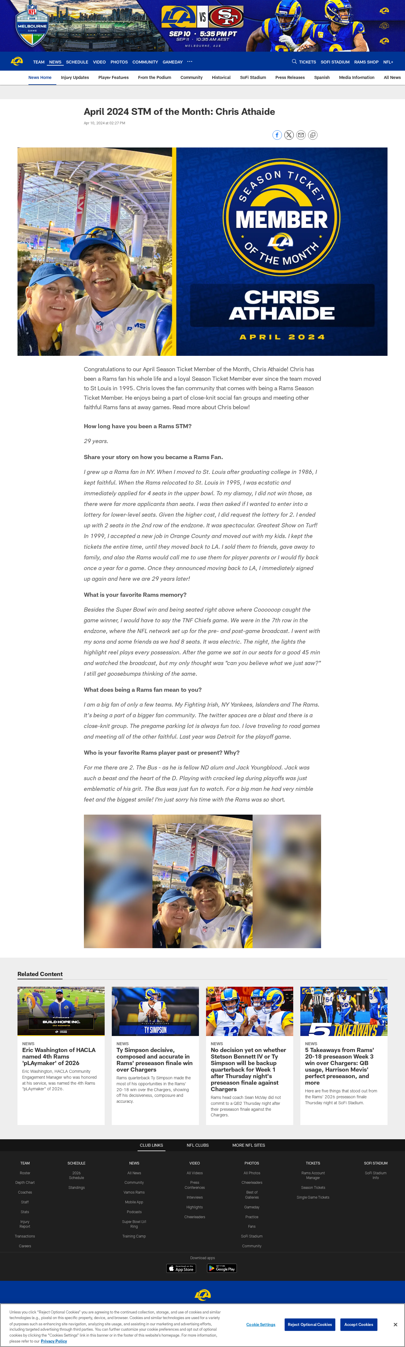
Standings (76, 1187)
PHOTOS (252, 1163)
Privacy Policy (54, 1340)
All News (134, 1173)
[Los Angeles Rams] (202, 1296)
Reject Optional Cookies (310, 1324)
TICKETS (313, 1163)
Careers (25, 1246)
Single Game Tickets (313, 1197)
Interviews (195, 1197)
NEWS (134, 1163)
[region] (202, 1325)
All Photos (252, 1173)
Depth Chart (25, 1182)
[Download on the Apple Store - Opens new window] (181, 1269)
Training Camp (134, 1236)
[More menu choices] (189, 61)
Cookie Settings (260, 1324)
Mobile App (134, 1202)
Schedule (76, 1163)
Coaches (25, 1192)
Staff (25, 1202)
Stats (25, 1212)
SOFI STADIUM (376, 1163)
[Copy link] (313, 135)
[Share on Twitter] (289, 138)
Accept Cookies (359, 1324)
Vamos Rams (134, 1192)
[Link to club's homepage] (16, 61)
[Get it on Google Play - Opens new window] (221, 1271)
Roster (25, 1173)
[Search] (294, 61)
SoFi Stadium (252, 1236)
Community (134, 1182)
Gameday (251, 1207)
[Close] (395, 1324)
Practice (251, 1217)
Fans (252, 1226)
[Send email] (301, 138)
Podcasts (134, 1212)
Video (194, 1163)
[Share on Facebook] (277, 138)
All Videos (195, 1173)
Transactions (25, 1236)
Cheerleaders (194, 1217)
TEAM (25, 1163)
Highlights (194, 1207)
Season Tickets (313, 1187)
